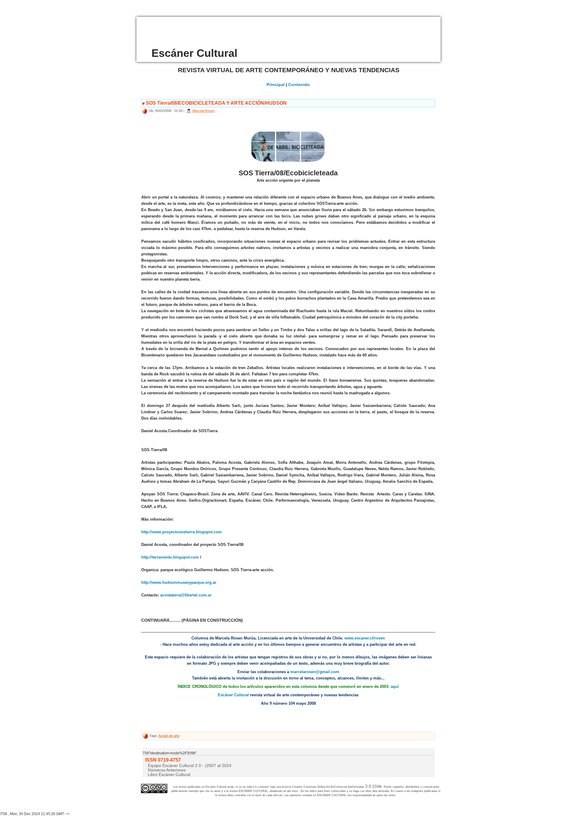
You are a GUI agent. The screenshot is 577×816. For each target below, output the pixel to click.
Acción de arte (168, 735)
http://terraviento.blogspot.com (170, 557)
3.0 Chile (373, 786)
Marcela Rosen (203, 110)
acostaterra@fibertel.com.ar (186, 595)
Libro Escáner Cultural (169, 774)
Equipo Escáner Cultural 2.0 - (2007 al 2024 (189, 765)
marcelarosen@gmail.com (314, 672)
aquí (395, 686)
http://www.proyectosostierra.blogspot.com (181, 532)
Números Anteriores (167, 770)
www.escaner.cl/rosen (364, 638)
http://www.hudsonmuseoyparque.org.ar (178, 582)
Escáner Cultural (233, 695)
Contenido (299, 84)
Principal (276, 84)
